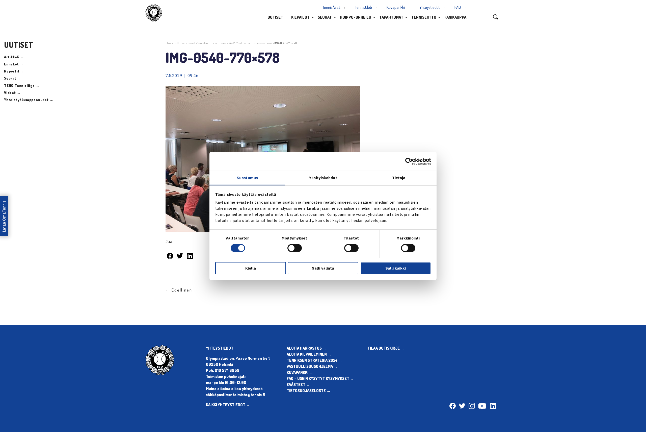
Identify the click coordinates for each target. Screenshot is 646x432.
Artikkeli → (14, 57)
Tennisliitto (423, 17)
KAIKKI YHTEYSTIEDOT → (228, 404)
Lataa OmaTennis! (4, 216)
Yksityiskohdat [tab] (323, 177)
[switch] (294, 248)
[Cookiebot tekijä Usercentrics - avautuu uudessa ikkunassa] (409, 161)
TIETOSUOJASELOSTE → (309, 390)
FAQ (457, 7)
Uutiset (275, 17)
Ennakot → (13, 64)
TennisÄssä (331, 7)
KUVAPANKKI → (300, 372)
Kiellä (250, 268)
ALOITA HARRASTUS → (307, 348)
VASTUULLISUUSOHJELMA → (312, 366)
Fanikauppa (455, 17)
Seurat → (12, 78)
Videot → (12, 92)
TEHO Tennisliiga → (21, 85)
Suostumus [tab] (247, 177)
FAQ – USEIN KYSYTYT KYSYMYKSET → (320, 378)
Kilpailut (300, 17)
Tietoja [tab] (399, 177)
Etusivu (170, 43)
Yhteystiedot (429, 7)
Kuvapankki (396, 7)
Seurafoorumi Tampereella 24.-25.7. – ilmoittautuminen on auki (235, 43)
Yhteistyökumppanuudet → (28, 100)
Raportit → (14, 71)
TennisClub (363, 7)
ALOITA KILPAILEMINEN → (309, 354)
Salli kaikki (395, 268)
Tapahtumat (391, 17)
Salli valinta (323, 268)
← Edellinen (179, 290)
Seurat (325, 17)
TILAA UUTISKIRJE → (386, 348)
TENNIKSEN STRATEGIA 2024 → (314, 360)
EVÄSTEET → (298, 384)
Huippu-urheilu (355, 17)
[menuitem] (275, 17)
